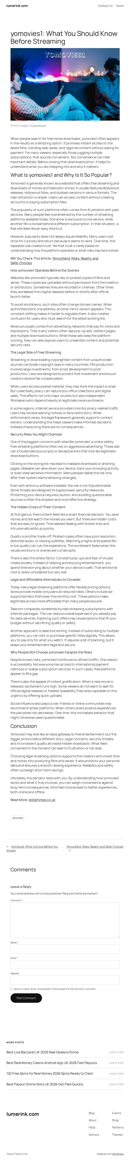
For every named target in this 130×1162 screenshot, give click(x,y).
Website (14, 973)
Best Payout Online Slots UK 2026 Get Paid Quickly (44, 1084)
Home (120, 6)
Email (14, 958)
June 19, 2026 (116, 1052)
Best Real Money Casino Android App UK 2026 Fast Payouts (51, 1063)
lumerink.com (17, 5)
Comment (16, 900)
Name (14, 942)
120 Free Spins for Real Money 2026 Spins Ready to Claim (49, 1073)
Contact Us (105, 6)
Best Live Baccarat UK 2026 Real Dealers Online (42, 1052)
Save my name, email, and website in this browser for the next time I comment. (55, 988)
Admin (25, 125)
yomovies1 (17, 817)
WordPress (118, 1153)
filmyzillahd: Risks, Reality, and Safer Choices (95, 846)
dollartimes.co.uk (42, 799)
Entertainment (38, 125)
